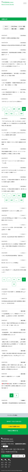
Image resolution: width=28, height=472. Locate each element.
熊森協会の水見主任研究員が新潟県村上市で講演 (14, 45)
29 (19, 109)
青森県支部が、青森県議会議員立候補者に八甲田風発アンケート (14, 53)
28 (14, 109)
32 (11, 113)
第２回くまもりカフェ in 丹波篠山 (10, 262)
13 (7, 200)
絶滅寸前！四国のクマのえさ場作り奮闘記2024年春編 (14, 143)
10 (14, 195)
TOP (4, 8)
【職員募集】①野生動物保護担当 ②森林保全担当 (14, 403)
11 (19, 195)
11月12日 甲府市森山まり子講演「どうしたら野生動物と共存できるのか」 (14, 219)
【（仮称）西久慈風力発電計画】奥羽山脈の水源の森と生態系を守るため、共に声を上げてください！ (14, 355)
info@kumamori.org (11, 452)
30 (24, 109)
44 (21, 200)
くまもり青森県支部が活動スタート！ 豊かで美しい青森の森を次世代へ (14, 93)
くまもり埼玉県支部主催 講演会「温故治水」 (13, 255)
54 (21, 113)
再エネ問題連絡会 (6, 455)
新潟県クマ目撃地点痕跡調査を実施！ (11, 38)
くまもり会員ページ (18, 456)
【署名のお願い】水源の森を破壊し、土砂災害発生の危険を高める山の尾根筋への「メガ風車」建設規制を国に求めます (14, 344)
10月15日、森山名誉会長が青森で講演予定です (13, 237)
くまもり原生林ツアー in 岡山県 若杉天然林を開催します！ (14, 271)
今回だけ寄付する (13, 430)
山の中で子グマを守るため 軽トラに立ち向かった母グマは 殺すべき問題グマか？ (14, 171)
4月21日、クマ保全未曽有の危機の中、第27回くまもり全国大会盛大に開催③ (14, 181)
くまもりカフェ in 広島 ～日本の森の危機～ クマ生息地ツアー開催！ (14, 228)
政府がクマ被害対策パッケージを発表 (11, 376)
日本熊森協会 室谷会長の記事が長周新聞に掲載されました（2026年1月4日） (14, 302)
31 (7, 113)
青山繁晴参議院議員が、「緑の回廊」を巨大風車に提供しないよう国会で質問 (14, 74)
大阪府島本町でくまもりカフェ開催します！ (12, 211)
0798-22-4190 (8, 449)
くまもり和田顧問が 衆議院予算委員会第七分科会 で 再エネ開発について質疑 (14, 84)
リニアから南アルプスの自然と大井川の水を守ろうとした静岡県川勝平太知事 (14, 134)
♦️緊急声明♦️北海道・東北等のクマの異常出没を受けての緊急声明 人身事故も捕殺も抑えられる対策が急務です (14, 386)
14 (11, 200)
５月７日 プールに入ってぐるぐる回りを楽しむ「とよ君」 (13, 162)
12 (24, 195)
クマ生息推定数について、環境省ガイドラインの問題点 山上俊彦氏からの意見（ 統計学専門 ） (13, 315)
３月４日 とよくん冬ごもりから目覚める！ (12, 101)
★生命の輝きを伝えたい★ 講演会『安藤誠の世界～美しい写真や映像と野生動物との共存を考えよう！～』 (14, 246)
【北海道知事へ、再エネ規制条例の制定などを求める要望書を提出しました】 (14, 333)
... (9, 109)
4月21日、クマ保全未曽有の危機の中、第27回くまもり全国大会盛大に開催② (14, 190)
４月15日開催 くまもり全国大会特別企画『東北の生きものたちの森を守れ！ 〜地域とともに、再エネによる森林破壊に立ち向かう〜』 (14, 64)
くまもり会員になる (14, 426)
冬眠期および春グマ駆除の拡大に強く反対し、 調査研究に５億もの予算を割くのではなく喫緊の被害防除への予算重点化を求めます (14, 367)
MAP (5, 446)
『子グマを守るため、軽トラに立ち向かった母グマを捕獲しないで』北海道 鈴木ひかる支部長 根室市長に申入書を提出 (14, 123)
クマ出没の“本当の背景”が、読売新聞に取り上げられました (14, 293)
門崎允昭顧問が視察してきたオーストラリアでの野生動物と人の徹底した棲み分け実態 (13, 152)
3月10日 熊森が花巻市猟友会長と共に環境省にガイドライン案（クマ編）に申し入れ (14, 324)
